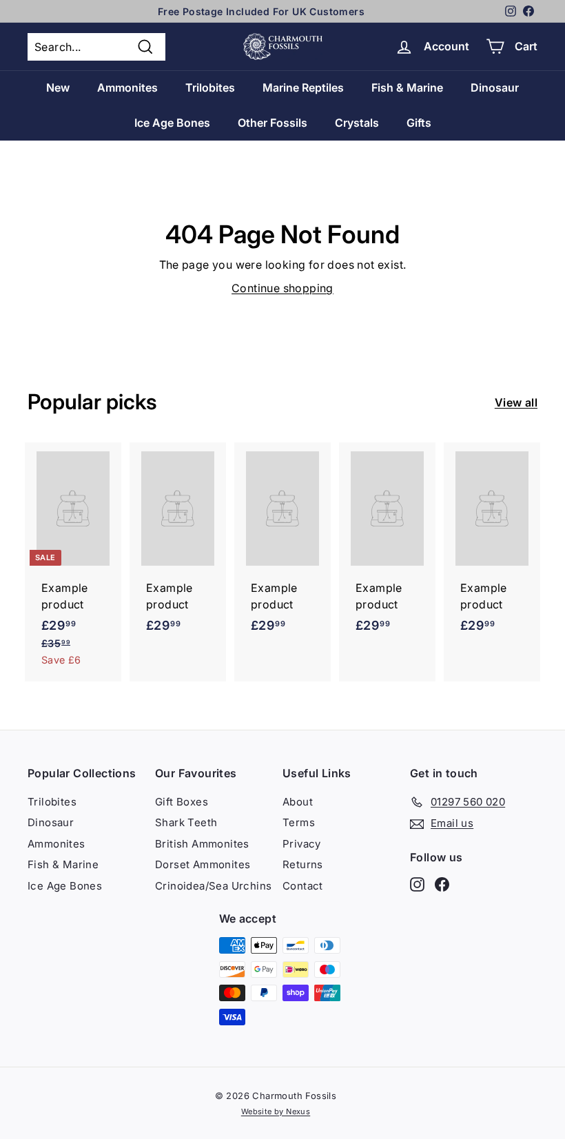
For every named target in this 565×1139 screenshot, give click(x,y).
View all (516, 402)
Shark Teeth (186, 822)
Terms (298, 822)
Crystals (357, 123)
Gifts (419, 123)
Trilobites (210, 87)
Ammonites (127, 87)
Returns (302, 864)
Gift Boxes (181, 801)
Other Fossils (272, 123)
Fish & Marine (407, 87)
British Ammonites (202, 843)
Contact (302, 885)
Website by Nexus (275, 1111)
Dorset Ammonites (202, 864)
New (58, 87)
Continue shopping (282, 288)
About (297, 801)
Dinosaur (495, 87)
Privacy (301, 843)
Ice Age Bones (172, 123)
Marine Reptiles (303, 87)
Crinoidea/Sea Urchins (213, 885)
